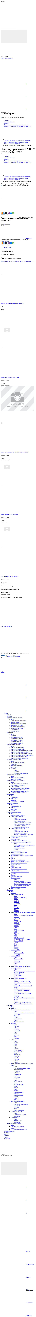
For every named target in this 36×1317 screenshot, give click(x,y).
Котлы (12, 1039)
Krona (15, 906)
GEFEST (16, 902)
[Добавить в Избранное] (13, 287)
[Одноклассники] (2, 213)
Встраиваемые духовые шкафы (19, 752)
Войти (2, 58)
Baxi (15, 984)
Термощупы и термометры (18, 887)
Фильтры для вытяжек (20, 833)
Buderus (16, 1048)
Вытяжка (13, 1023)
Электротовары (15, 888)
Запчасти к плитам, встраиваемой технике (23, 912)
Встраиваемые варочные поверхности (22, 750)
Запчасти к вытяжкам (17, 894)
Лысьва (16, 947)
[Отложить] (13, 211)
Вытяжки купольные (17, 738)
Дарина (16, 942)
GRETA (16, 926)
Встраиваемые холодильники (19, 756)
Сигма (16, 1062)
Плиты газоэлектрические (18, 723)
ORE (15, 936)
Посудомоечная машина (17, 1101)
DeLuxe (16, 920)
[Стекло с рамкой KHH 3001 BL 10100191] (7, 472)
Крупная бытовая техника (14, 717)
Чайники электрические (21, 773)
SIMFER (16, 1093)
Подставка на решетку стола (22, 824)
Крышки (13, 800)
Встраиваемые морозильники (19, 758)
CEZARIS (17, 918)
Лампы (13, 858)
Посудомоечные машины (18, 726)
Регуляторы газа (15, 864)
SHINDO (16, 911)
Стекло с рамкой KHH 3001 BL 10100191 (9, 514)
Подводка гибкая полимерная (22, 884)
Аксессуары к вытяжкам (18, 828)
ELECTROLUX (18, 1050)
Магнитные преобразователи (19, 836)
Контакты (7, 1138)
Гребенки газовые (19, 848)
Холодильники (15, 729)
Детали (13, 807)
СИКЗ (12, 866)
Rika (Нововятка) (19, 938)
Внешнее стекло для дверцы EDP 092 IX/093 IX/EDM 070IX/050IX (14, 452)
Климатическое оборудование (15, 780)
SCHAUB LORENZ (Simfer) (22, 939)
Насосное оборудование (14, 774)
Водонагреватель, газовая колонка (20, 1009)
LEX (15, 932)
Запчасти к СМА (15, 950)
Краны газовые (15, 837)
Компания (7, 1132)
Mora (15, 1053)
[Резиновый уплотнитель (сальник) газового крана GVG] (17, 261)
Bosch (15, 1047)
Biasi (15, 1045)
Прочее (16, 849)
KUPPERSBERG (19, 930)
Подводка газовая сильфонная (22, 882)
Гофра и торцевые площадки (19, 852)
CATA (16, 899)
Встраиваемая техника (13, 744)
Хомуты (13, 875)
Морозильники (15, 731)
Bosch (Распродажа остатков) (22, 983)
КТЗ (12, 857)
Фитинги (13, 873)
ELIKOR (16, 900)
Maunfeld (16, 908)
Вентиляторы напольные (18, 785)
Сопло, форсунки (16, 867)
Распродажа (10, 794)
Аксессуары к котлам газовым (19, 789)
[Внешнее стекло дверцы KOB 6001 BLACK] (7, 335)
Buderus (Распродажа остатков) (23, 986)
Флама (16, 948)
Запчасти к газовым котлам (18, 978)
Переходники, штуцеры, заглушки (20, 861)
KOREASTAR (18, 1051)
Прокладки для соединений (19, 863)
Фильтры (13, 810)
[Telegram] (4, 213)
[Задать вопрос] (13, 1226)
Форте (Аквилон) (19, 1021)
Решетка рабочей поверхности (22, 822)
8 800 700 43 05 (5, 241)
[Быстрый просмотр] (13, 300)
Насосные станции (16, 779)
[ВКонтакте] (11, 213)
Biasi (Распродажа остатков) (22, 988)
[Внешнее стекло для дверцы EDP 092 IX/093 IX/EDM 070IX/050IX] (17, 410)
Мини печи (14, 764)
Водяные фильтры (12, 803)
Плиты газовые (15, 722)
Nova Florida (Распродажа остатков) (24, 997)
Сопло (12, 1128)
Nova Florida (17, 1054)
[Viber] (9, 213)
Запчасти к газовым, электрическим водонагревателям (21, 967)
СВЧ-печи (13, 767)
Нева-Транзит (18, 975)
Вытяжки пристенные (17, 743)
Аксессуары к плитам (17, 816)
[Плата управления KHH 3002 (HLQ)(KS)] (7, 534)
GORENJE (17, 903)
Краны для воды (15, 839)
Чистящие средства (16, 876)
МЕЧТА (16, 945)
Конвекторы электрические (18, 792)
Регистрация (8, 58)
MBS (15, 909)
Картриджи (14, 809)
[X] (6, 213)
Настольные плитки (16, 765)
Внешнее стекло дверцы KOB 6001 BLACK (10, 377)
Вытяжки (10, 732)
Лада (15, 944)
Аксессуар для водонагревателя (20, 791)
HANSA (16, 1107)
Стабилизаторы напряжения (19, 869)
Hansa (15, 905)
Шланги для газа (15, 878)
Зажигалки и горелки (17, 854)
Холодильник (15, 1117)
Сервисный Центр (9, 140)
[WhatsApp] (13, 213)
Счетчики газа (15, 870)
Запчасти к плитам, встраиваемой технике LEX (16, 142)
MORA (16, 987)
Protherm (16, 996)
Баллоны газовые (16, 851)
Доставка (6, 1135)
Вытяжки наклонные (17, 737)
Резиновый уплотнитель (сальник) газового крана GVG (12, 303)
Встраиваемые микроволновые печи (21, 753)
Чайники (13, 768)
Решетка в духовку (19, 821)
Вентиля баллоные (19, 846)
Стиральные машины (17, 728)
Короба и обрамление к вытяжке (23, 834)
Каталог (6, 713)
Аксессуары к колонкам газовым (20, 788)
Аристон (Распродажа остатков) (23, 1003)
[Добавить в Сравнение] (14, 274)
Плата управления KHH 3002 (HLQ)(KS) (9, 576)
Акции (6, 1137)
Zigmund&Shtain (18, 941)
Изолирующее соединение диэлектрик (22, 855)
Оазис (15, 977)
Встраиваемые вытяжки (17, 749)
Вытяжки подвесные (17, 740)
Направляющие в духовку (21, 827)
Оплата (6, 1134)
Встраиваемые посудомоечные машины (22, 755)
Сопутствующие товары (14, 812)
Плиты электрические (17, 725)
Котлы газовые (15, 786)
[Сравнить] (14, 198)
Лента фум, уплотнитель (18, 860)
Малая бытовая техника (14, 759)
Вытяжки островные (17, 741)
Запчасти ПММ (15, 956)
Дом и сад (13, 798)
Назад (9, 714)
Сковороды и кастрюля (17, 801)
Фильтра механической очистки (20, 872)
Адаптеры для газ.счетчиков (19, 840)
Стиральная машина (16, 1111)
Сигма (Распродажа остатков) (22, 1002)
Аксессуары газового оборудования (21, 842)
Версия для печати (5, 224)
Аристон (16, 1059)
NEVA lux (17, 1015)
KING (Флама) (18, 1081)
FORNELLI (17, 921)
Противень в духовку (20, 825)
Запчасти (17, 140)
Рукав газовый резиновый (21, 885)
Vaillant (16, 999)
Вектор (16, 1017)
